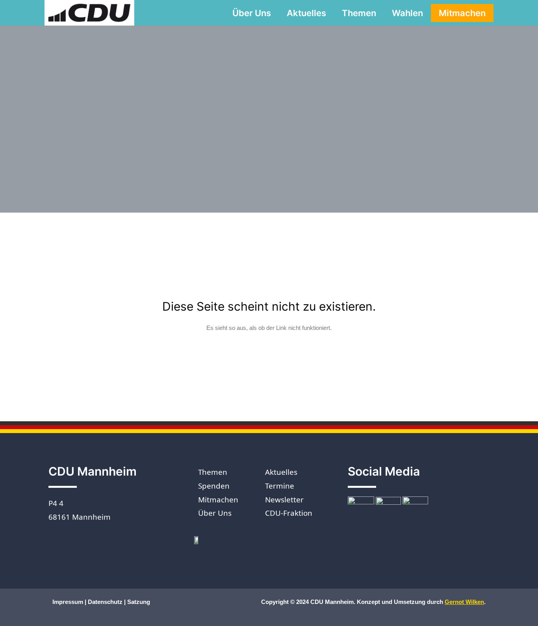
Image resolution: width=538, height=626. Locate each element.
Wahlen (407, 13)
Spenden (214, 486)
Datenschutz (105, 601)
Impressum (68, 601)
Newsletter (284, 500)
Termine (279, 486)
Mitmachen (462, 13)
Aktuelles (306, 13)
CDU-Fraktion (288, 513)
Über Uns (251, 13)
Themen (359, 13)
